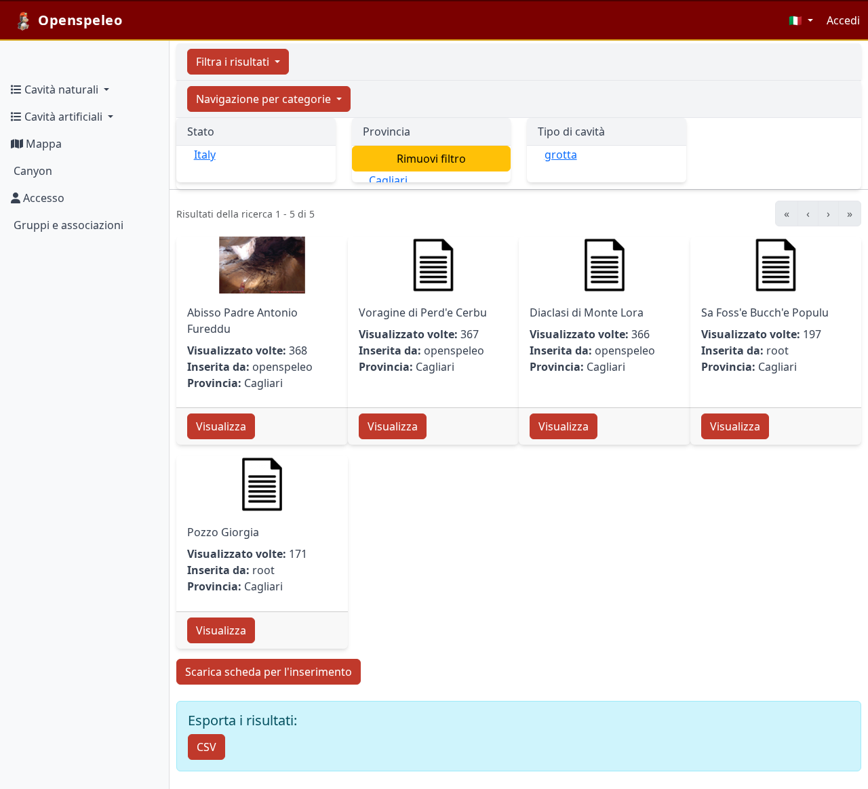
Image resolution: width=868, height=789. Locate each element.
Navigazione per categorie (265, 99)
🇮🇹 (797, 20)
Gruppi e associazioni (67, 225)
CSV (206, 747)
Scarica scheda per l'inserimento (268, 671)
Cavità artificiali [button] (63, 116)
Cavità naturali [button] (61, 89)
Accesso (42, 197)
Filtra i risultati (234, 61)
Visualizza (221, 426)
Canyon (31, 170)
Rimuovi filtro (431, 158)
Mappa (42, 143)
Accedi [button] (843, 20)
